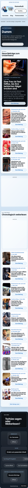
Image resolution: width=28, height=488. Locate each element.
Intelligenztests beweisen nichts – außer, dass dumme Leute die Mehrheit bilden (17, 147)
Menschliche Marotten (16, 329)
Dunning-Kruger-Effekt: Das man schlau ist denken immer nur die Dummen (18, 274)
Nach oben (23, 486)
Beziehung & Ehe (15, 389)
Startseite (3, 21)
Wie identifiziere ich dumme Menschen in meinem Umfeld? (18, 334)
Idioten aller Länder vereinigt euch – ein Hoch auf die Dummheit (19, 349)
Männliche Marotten (16, 314)
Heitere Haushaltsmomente (17, 252)
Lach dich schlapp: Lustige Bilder (13, 21)
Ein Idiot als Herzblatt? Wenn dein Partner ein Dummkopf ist (18, 394)
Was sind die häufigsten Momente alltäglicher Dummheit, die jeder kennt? (19, 364)
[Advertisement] (14, 192)
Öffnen (14, 442)
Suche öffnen (9, 465)
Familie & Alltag (15, 129)
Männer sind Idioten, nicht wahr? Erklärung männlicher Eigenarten (18, 319)
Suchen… (20, 11)
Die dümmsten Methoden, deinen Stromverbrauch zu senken (17, 258)
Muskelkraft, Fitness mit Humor (18, 157)
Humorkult (19, 6)
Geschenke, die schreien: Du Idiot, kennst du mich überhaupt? (17, 303)
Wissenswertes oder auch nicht (18, 109)
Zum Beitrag (14, 103)
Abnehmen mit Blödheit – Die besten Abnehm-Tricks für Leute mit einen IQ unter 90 (18, 164)
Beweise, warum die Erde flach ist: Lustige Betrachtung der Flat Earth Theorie (18, 289)
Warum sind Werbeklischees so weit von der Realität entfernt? (19, 379)
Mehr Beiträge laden (14, 404)
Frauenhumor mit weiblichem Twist (12, 77)
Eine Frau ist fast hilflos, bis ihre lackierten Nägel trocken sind (12, 85)
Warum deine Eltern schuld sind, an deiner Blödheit (18, 132)
